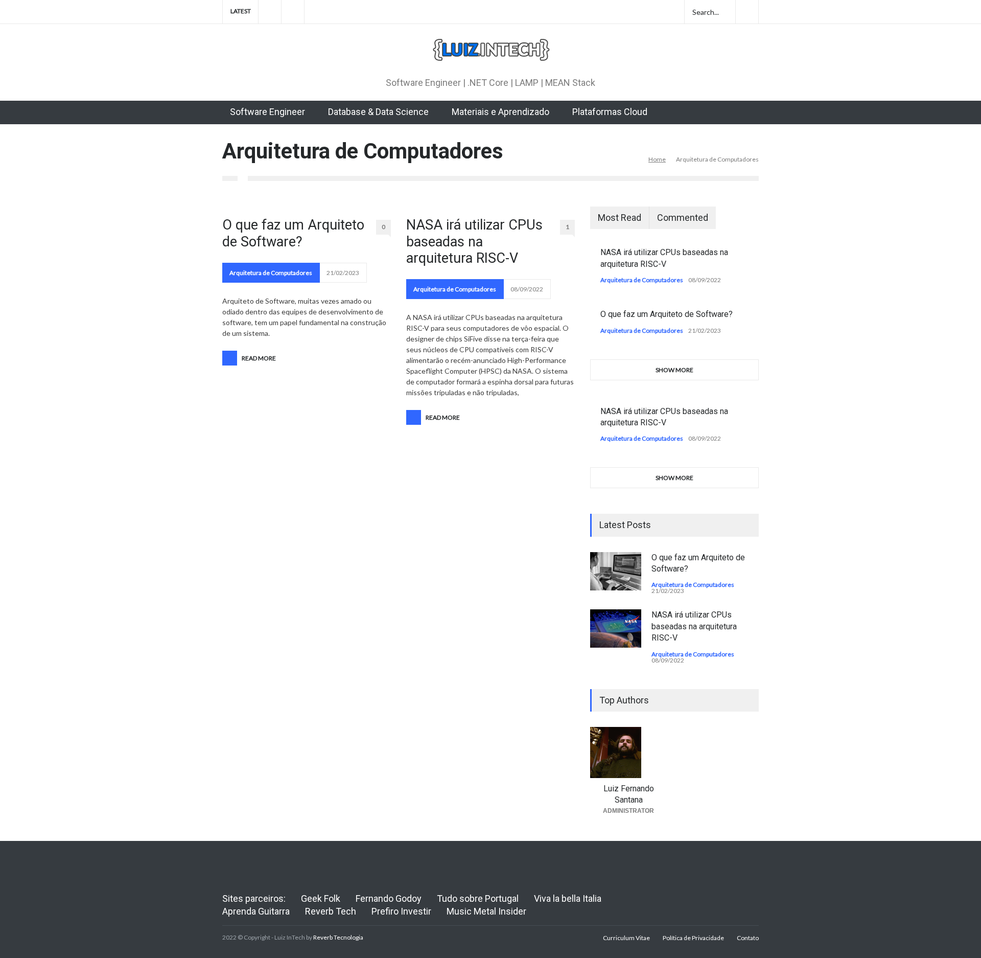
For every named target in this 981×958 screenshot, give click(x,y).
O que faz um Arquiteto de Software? (293, 233)
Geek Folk (320, 898)
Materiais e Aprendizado (500, 111)
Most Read (619, 217)
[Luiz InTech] (490, 52)
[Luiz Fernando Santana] (628, 752)
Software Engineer (267, 111)
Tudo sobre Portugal (478, 898)
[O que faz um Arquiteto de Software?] (615, 571)
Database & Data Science (378, 111)
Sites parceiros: (254, 898)
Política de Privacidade (693, 938)
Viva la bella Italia (567, 898)
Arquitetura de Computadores (270, 273)
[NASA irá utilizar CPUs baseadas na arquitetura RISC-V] (615, 628)
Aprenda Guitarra (256, 911)
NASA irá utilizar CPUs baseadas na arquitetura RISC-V (474, 241)
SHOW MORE (674, 370)
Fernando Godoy (389, 898)
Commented (682, 217)
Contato (748, 938)
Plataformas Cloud (609, 111)
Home (657, 159)
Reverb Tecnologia (338, 937)
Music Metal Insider (486, 911)
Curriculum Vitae (626, 938)
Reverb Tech (330, 911)
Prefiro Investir (401, 911)
